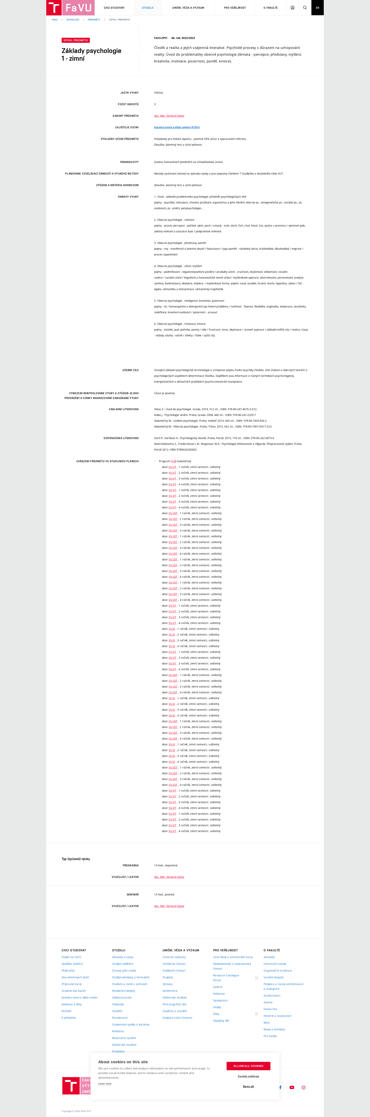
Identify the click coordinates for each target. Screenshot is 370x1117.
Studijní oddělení (122, 964)
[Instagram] (303, 1087)
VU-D (172, 629)
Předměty (94, 19)
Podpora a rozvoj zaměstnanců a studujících (283, 986)
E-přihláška (69, 1018)
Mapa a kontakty (274, 1029)
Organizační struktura (278, 970)
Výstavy (167, 984)
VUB (174, 461)
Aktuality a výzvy (122, 957)
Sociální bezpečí (274, 977)
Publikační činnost (174, 970)
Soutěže (117, 1011)
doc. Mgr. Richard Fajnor (169, 116)
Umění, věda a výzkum (188, 7)
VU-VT (172, 467)
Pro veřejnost (235, 7)
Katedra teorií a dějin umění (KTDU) (177, 127)
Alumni (268, 1002)
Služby (217, 1007)
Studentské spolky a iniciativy (131, 1024)
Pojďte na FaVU (71, 957)
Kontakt (66, 1011)
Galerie (217, 987)
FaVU (55, 19)
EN (317, 7)
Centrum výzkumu (174, 957)
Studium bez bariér (74, 991)
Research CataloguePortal (226, 977)
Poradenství (119, 1018)
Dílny (216, 1014)
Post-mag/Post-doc (175, 1004)
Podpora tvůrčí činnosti (177, 1018)
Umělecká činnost (174, 964)
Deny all (248, 1086)
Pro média (270, 1036)
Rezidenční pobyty (123, 991)
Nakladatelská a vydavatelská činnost (232, 966)
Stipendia (118, 1004)
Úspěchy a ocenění (175, 1011)
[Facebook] (280, 1087)
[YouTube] (292, 1087)
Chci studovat (114, 7)
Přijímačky (68, 970)
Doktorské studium (124, 1044)
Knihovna (118, 1031)
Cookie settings (248, 1076)
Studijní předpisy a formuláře (131, 977)
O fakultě (271, 7)
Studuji (148, 7)
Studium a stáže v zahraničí (129, 984)
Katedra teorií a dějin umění (80, 997)
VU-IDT (173, 513)
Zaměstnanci (272, 995)
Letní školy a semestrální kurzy (233, 957)
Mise (267, 1022)
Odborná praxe (122, 997)
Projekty (168, 977)
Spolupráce (220, 1000)
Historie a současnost (278, 1016)
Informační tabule (275, 964)
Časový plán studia (124, 970)
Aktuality (269, 957)
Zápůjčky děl (221, 1020)
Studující (73, 19)
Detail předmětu (119, 19)
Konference (170, 991)
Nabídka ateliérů (72, 964)
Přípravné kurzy (72, 984)
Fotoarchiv (270, 1009)
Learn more (104, 1083)
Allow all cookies (248, 1066)
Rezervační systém (124, 1038)
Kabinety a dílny (72, 1004)
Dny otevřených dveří (75, 977)
